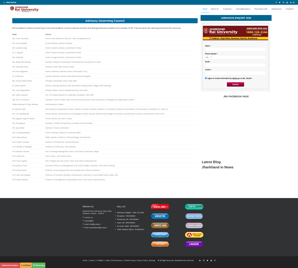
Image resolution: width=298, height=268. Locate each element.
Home (85, 260)
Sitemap (152, 260)
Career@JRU (89, 221)
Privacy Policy (142, 260)
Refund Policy (129, 260)
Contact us (88, 217)
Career (92, 260)
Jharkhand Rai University (184, 260)
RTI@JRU (100, 260)
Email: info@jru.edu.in (92, 224)
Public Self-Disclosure (114, 260)
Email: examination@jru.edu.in (95, 227)
